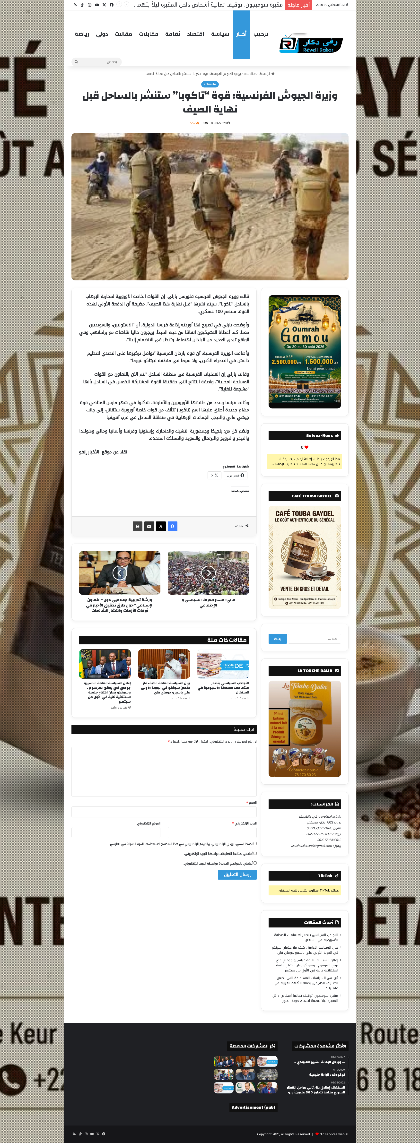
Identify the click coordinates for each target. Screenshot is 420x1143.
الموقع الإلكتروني (148, 823)
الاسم (251, 803)
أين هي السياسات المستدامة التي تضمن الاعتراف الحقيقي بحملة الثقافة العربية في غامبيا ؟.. (306, 983)
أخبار (241, 34)
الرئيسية (264, 74)
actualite (250, 74)
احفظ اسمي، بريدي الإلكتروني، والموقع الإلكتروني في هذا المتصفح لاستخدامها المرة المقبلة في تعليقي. (181, 844)
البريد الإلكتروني (244, 823)
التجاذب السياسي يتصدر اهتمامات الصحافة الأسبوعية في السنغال (223, 688)
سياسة (220, 34)
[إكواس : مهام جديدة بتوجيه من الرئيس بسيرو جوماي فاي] (224, 1074)
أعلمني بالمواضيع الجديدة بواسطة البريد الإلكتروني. (218, 863)
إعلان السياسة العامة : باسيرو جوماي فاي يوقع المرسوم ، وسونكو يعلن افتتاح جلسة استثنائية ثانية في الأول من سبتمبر (107, 692)
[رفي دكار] (313, 41)
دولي (102, 34)
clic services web (332, 1134)
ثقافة (172, 34)
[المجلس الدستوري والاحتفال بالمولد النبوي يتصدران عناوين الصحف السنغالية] (224, 1087)
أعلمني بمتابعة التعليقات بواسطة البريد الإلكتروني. (218, 854)
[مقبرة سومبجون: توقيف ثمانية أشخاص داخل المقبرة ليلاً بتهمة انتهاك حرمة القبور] (267, 1074)
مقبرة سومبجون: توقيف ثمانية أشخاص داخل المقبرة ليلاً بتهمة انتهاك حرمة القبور (305, 998)
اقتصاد (195, 34)
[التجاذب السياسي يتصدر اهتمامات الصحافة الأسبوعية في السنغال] (223, 663)
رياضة (82, 34)
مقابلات (148, 34)
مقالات (123, 34)
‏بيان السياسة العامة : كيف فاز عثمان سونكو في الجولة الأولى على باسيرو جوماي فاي (165, 688)
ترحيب (261, 34)
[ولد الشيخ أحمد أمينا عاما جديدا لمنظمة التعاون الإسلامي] (245, 1087)
